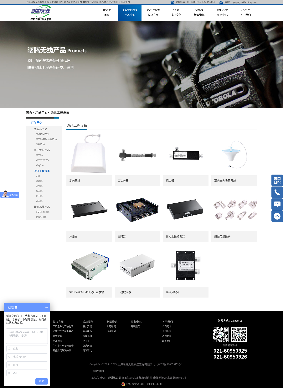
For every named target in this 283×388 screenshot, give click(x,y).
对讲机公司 (114, 377)
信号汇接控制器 (175, 236)
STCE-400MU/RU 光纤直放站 (86, 292)
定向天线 (74, 180)
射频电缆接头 (222, 236)
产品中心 (41, 112)
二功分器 (123, 180)
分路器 (73, 236)
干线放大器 (124, 292)
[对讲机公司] (41, 6)
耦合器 (170, 180)
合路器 (122, 236)
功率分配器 (172, 292)
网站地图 (97, 371)
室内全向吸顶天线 (225, 180)
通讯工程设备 (60, 112)
